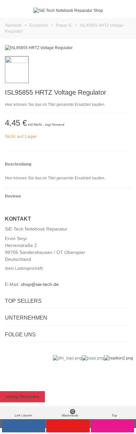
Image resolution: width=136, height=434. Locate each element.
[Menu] (11, 10)
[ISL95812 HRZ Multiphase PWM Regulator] (115, 93)
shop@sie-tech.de (40, 284)
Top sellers (23, 301)
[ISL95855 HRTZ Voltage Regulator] (39, 48)
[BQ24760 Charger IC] (126, 93)
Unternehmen (26, 318)
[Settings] (125, 10)
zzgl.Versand (54, 124)
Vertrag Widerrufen (22, 396)
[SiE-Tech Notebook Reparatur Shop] (68, 11)
